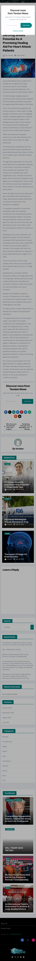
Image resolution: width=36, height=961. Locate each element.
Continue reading (18, 31)
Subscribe (26, 25)
